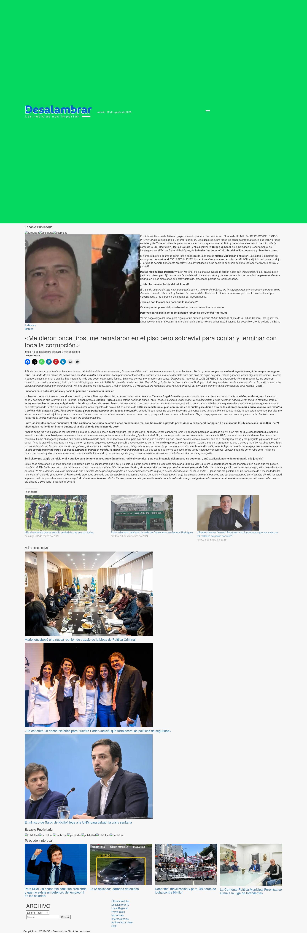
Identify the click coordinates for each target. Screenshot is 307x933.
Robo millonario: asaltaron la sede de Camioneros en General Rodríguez (152, 532)
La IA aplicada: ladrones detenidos (114, 888)
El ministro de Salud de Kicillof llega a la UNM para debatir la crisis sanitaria (78, 822)
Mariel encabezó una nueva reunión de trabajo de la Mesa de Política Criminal (80, 639)
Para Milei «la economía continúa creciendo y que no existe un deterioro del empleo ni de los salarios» (56, 892)
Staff (113, 926)
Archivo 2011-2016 (122, 922)
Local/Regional (119, 908)
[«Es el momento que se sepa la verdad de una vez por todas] (66, 513)
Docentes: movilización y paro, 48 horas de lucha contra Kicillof (185, 890)
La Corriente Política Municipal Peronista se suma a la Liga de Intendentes (251, 891)
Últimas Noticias (120, 901)
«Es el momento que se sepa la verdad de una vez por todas (59, 532)
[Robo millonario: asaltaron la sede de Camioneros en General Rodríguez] (152, 513)
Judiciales (30, 325)
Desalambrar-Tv (120, 904)
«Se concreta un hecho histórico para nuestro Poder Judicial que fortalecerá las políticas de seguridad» (98, 730)
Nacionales (117, 915)
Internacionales (120, 919)
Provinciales (118, 911)
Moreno (29, 328)
